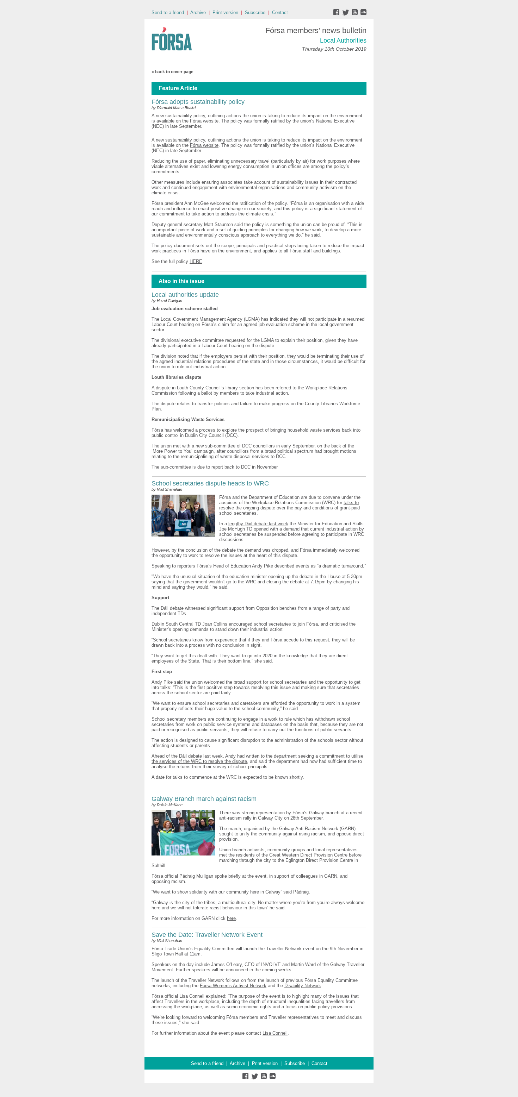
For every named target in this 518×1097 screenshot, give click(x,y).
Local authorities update (185, 294)
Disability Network (302, 985)
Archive (198, 12)
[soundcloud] (363, 14)
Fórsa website (204, 121)
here (231, 918)
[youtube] (355, 14)
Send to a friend (168, 12)
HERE (196, 261)
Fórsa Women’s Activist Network (233, 985)
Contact (280, 12)
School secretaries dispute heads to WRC (210, 483)
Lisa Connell (275, 1033)
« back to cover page (172, 71)
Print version (225, 12)
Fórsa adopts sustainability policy (198, 101)
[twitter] (346, 14)
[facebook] (337, 14)
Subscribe (255, 12)
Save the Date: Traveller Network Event (207, 934)
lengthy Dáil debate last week (258, 523)
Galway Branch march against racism (204, 798)
